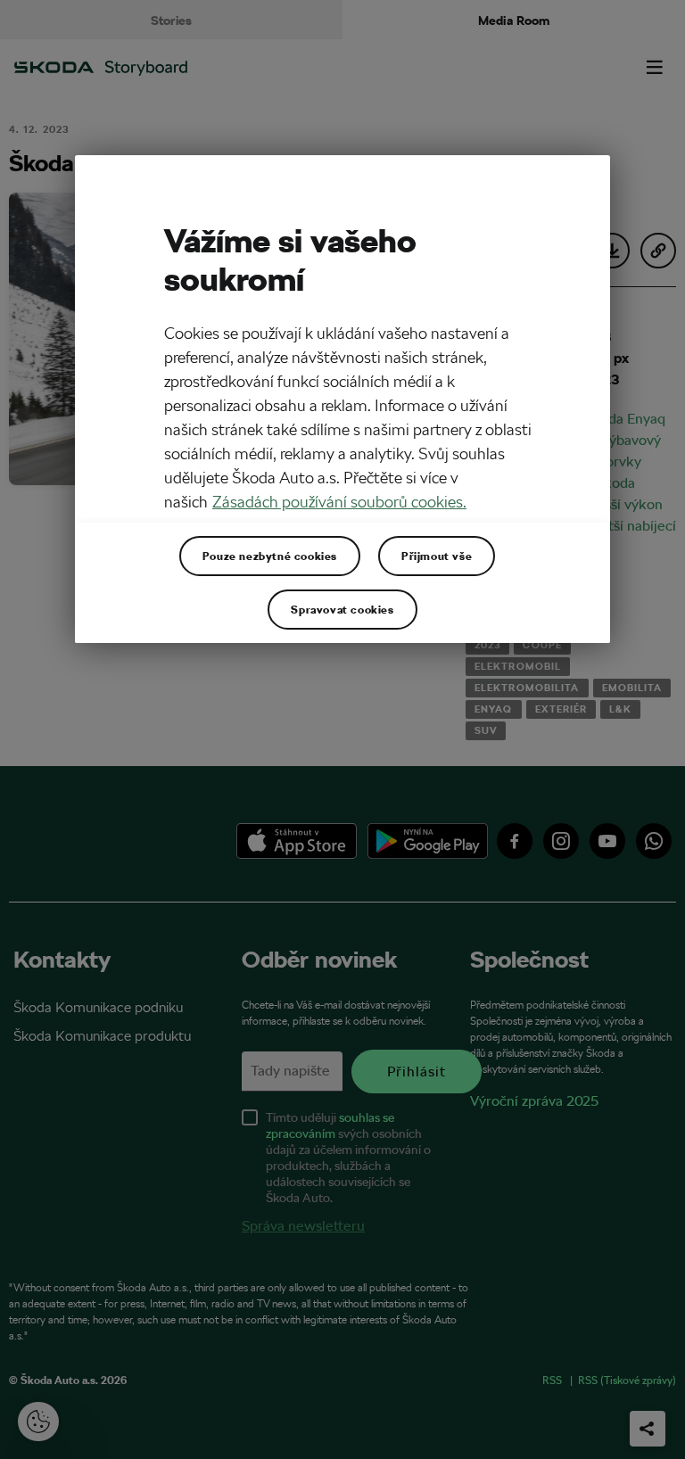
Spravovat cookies (342, 609)
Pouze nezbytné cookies (269, 555)
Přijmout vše (436, 555)
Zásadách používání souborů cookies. (339, 501)
